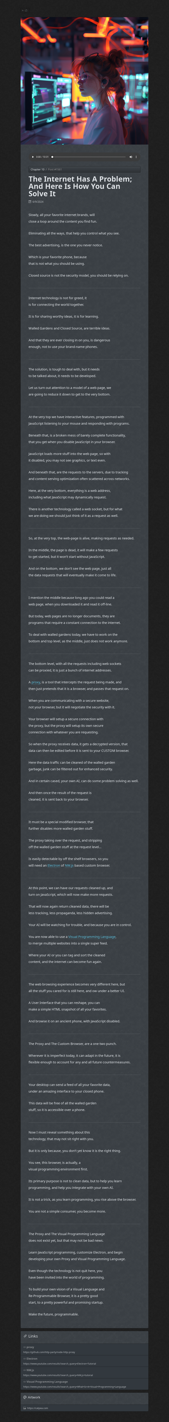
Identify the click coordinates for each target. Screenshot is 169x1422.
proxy (36, 682)
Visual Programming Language (92, 936)
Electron (54, 865)
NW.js (69, 865)
